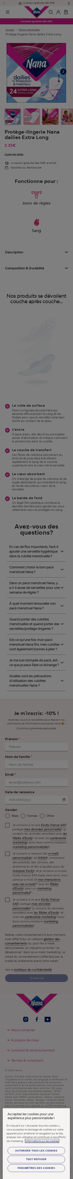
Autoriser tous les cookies (36, 1150)
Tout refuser (36, 1159)
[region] (36, 1143)
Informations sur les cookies (42, 1141)
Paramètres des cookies (36, 1168)
